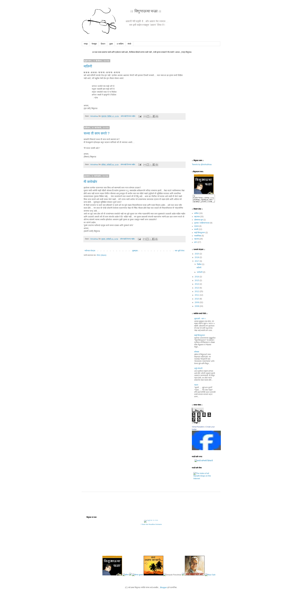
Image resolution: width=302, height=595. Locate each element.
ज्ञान (195, 242)
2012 (197, 291)
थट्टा (196, 385)
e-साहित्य (120, 44)
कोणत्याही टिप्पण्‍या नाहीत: (128, 116)
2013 (197, 288)
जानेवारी (200, 272)
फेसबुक (94, 44)
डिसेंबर (199, 264)
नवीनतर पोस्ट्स (89, 251)
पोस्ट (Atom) (101, 255)
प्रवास (196, 226)
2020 (197, 254)
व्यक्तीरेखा (197, 236)
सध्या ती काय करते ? (96, 133)
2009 (197, 302)
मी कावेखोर (90, 182)
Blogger (163, 587)
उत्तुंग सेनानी (198, 368)
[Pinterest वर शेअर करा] (157, 116)
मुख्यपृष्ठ (135, 251)
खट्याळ (197, 216)
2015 (197, 280)
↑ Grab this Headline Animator (151, 524)
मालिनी (88, 66)
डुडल (111, 44)
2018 (197, 257)
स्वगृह (86, 44)
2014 (197, 284)
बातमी (196, 229)
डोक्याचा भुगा (198, 220)
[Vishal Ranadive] (206, 449)
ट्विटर (103, 44)
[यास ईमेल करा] (145, 116)
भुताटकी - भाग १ (200, 319)
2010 (197, 299)
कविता (196, 213)
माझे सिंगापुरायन (199, 233)
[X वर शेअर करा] (151, 116)
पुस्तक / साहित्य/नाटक (202, 223)
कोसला (196, 352)
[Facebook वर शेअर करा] (154, 116)
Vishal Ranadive (198, 427)
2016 (197, 277)
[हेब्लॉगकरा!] (148, 116)
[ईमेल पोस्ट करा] (140, 116)
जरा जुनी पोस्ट (180, 251)
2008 (197, 306)
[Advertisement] (204, 107)
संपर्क (129, 44)
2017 (197, 261)
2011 (197, 295)
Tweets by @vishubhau (202, 164)
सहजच (196, 239)
